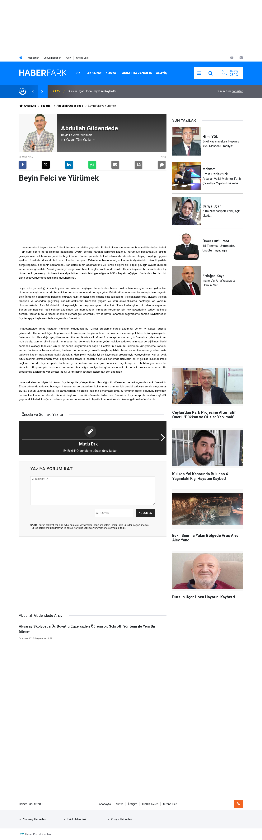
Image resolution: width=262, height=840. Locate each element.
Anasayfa (29, 105)
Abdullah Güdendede (70, 105)
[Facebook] (22, 165)
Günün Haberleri (52, 57)
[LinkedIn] (69, 165)
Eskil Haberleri (76, 819)
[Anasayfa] (21, 57)
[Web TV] (232, 57)
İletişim (132, 804)
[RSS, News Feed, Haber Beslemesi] (238, 804)
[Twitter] (46, 165)
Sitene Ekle (82, 57)
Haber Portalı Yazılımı (38, 834)
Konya (110, 73)
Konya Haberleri (121, 819)
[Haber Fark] (43, 73)
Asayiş (161, 73)
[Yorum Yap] (162, 165)
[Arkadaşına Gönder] (115, 165)
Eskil (78, 73)
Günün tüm (230, 91)
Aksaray (94, 73)
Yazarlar (46, 105)
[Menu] (199, 73)
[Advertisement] (115, 27)
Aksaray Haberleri (34, 819)
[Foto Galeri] (241, 57)
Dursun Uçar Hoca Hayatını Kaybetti (92, 91)
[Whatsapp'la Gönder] (92, 165)
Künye (119, 804)
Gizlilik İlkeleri (150, 804)
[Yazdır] (138, 165)
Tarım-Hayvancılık (136, 73)
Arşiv (68, 57)
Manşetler (33, 57)
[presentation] (32, 91)
